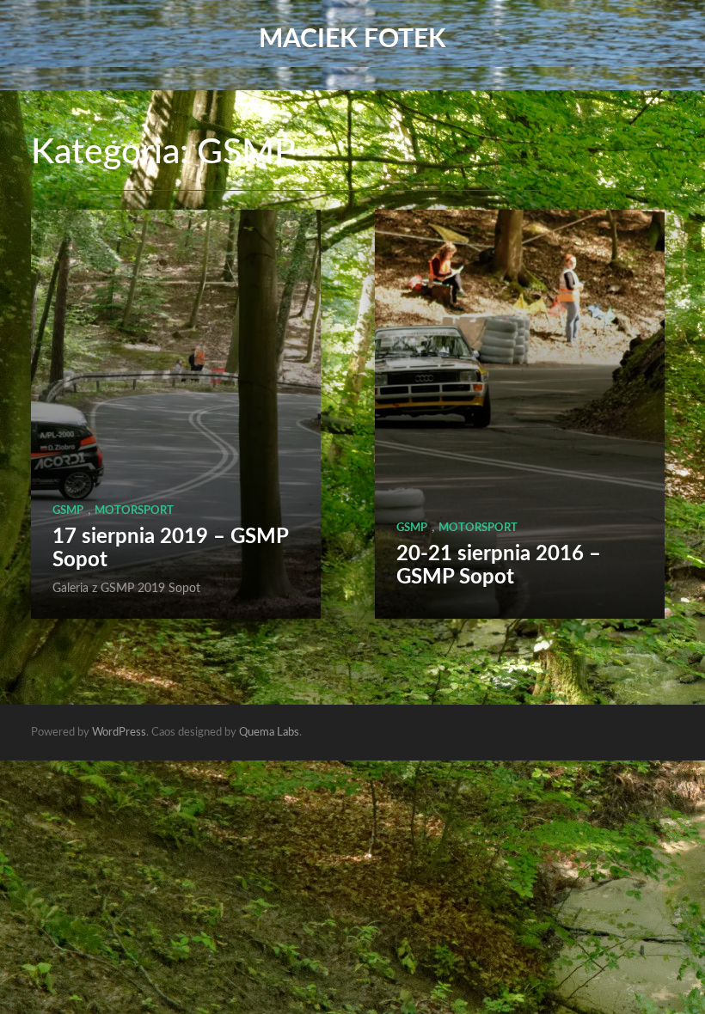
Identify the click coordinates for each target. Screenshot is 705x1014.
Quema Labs (269, 732)
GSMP (67, 510)
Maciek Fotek (352, 39)
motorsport (134, 510)
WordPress (119, 732)
